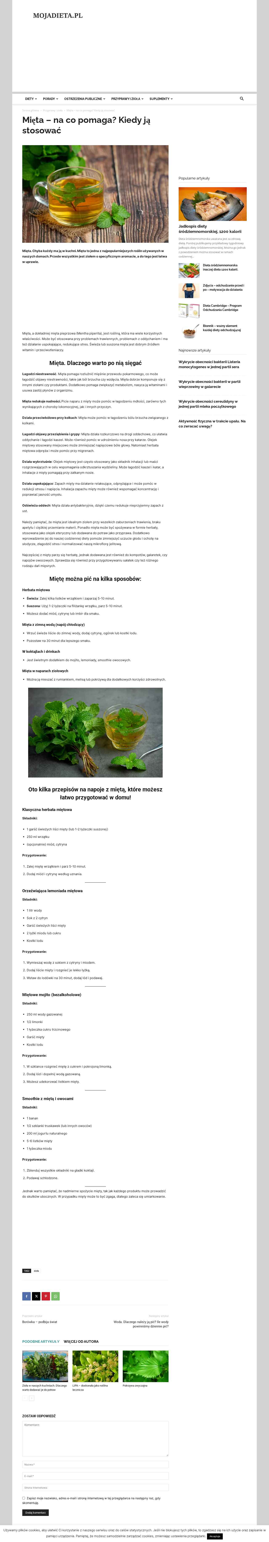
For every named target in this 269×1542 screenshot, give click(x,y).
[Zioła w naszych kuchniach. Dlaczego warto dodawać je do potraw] (45, 1366)
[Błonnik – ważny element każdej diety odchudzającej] (189, 331)
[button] (242, 99)
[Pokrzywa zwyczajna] (146, 1366)
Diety (29, 99)
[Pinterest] (46, 1296)
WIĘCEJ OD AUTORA (81, 1341)
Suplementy (159, 99)
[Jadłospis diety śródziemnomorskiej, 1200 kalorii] (213, 204)
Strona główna (30, 110)
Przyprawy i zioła (125, 99)
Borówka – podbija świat (39, 1322)
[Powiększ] (157, 693)
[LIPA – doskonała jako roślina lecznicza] (95, 1366)
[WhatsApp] (55, 1296)
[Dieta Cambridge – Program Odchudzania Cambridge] (189, 311)
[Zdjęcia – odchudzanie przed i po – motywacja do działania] (189, 290)
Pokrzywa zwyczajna (135, 1385)
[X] (36, 1296)
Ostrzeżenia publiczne (83, 99)
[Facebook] (26, 1296)
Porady (49, 99)
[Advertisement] (170, 15)
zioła (36, 1270)
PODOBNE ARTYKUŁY (40, 1341)
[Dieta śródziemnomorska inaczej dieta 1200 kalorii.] (189, 270)
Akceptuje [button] (215, 1536)
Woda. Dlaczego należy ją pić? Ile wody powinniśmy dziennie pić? (141, 1324)
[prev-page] (25, 1398)
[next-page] (31, 1398)
